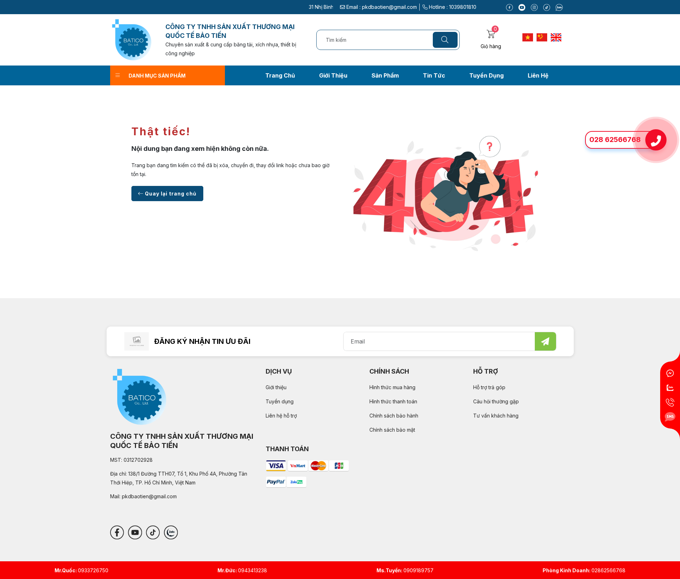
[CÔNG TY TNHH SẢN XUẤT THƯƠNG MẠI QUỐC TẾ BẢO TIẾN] (131, 39)
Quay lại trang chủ (170, 194)
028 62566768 (615, 140)
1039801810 (462, 7)
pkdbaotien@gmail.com (389, 7)
